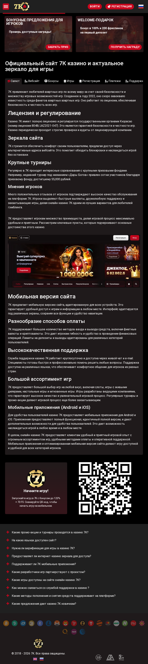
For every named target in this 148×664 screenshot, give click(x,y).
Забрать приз (58, 47)
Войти (95, 6)
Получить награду (125, 47)
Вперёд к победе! (36, 499)
